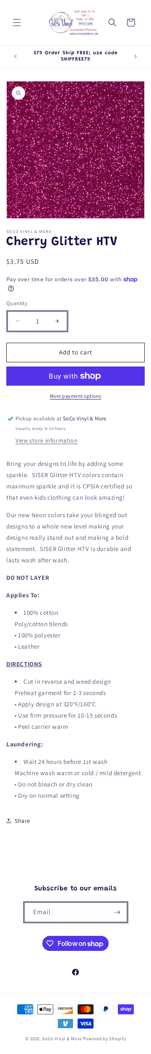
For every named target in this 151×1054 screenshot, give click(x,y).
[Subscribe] (117, 912)
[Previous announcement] (15, 56)
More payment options (76, 396)
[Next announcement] (135, 56)
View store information (47, 440)
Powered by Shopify (104, 1038)
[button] (17, 22)
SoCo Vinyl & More (62, 1038)
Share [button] (22, 820)
